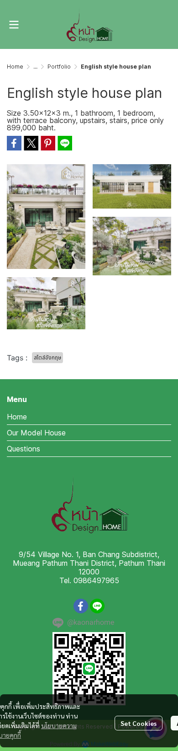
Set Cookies (138, 723)
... (35, 66)
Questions (23, 448)
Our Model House (36, 432)
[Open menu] (14, 25)
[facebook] (80, 606)
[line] (97, 606)
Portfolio (59, 66)
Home (15, 66)
